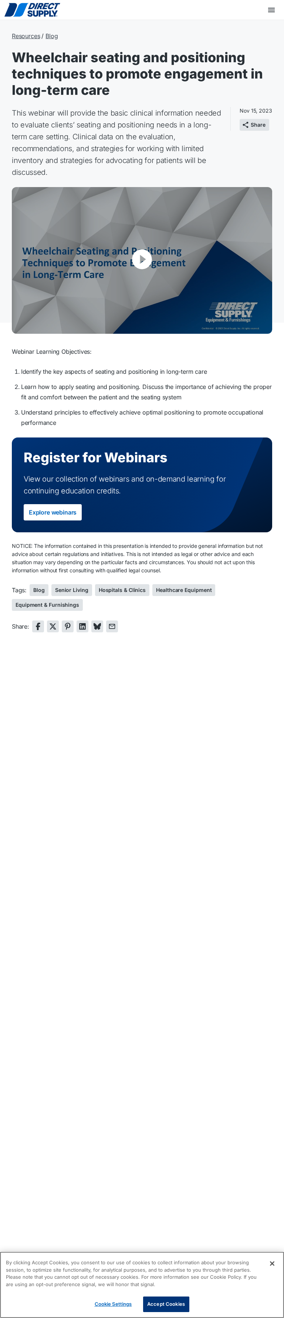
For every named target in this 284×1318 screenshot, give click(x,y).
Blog (51, 36)
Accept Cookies (166, 1304)
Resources (26, 36)
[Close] (272, 1263)
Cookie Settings (113, 1304)
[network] (38, 626)
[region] (142, 1285)
